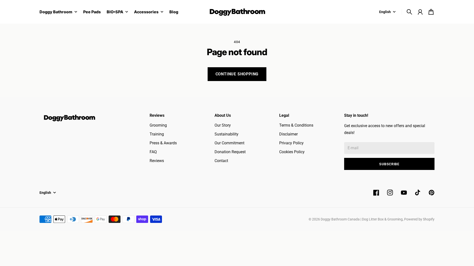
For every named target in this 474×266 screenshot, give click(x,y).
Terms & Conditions (296, 125)
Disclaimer (288, 134)
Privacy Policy (291, 143)
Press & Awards (163, 143)
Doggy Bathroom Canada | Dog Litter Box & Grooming (362, 219)
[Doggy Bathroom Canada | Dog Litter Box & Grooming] (237, 11)
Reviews (157, 160)
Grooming (158, 125)
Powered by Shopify (419, 219)
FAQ (153, 152)
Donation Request (230, 152)
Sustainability (226, 134)
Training (157, 134)
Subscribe (389, 164)
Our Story (223, 125)
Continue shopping (237, 74)
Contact (221, 160)
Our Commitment (229, 143)
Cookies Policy (292, 152)
